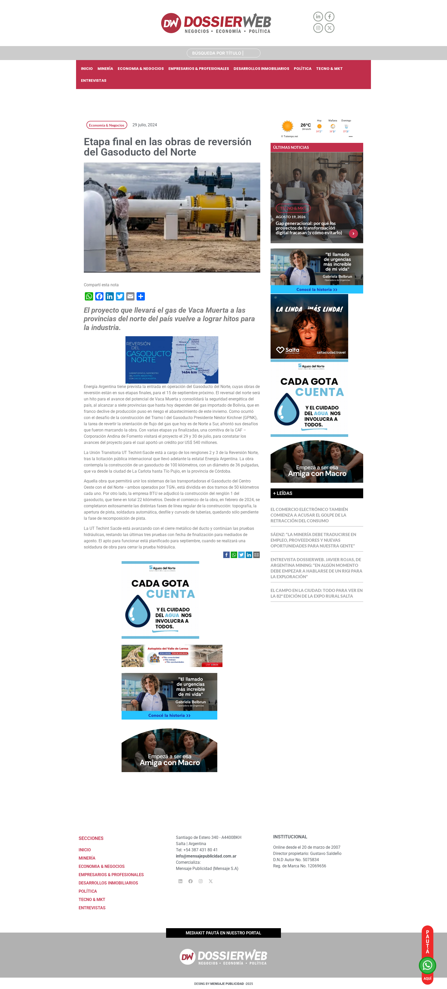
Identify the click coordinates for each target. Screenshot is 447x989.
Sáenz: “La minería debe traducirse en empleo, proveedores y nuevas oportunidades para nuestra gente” (313, 540)
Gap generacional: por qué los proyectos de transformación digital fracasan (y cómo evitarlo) (309, 227)
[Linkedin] (180, 881)
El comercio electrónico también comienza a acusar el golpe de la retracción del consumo (309, 515)
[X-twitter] (210, 881)
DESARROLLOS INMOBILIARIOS (261, 68)
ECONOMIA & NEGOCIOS (141, 68)
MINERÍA (105, 68)
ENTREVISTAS (93, 80)
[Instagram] (200, 881)
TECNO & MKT (329, 68)
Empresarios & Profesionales (198, 68)
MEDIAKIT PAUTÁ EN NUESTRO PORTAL (223, 933)
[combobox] (223, 53)
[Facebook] (190, 881)
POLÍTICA (302, 68)
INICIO (87, 68)
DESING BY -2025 (223, 984)
